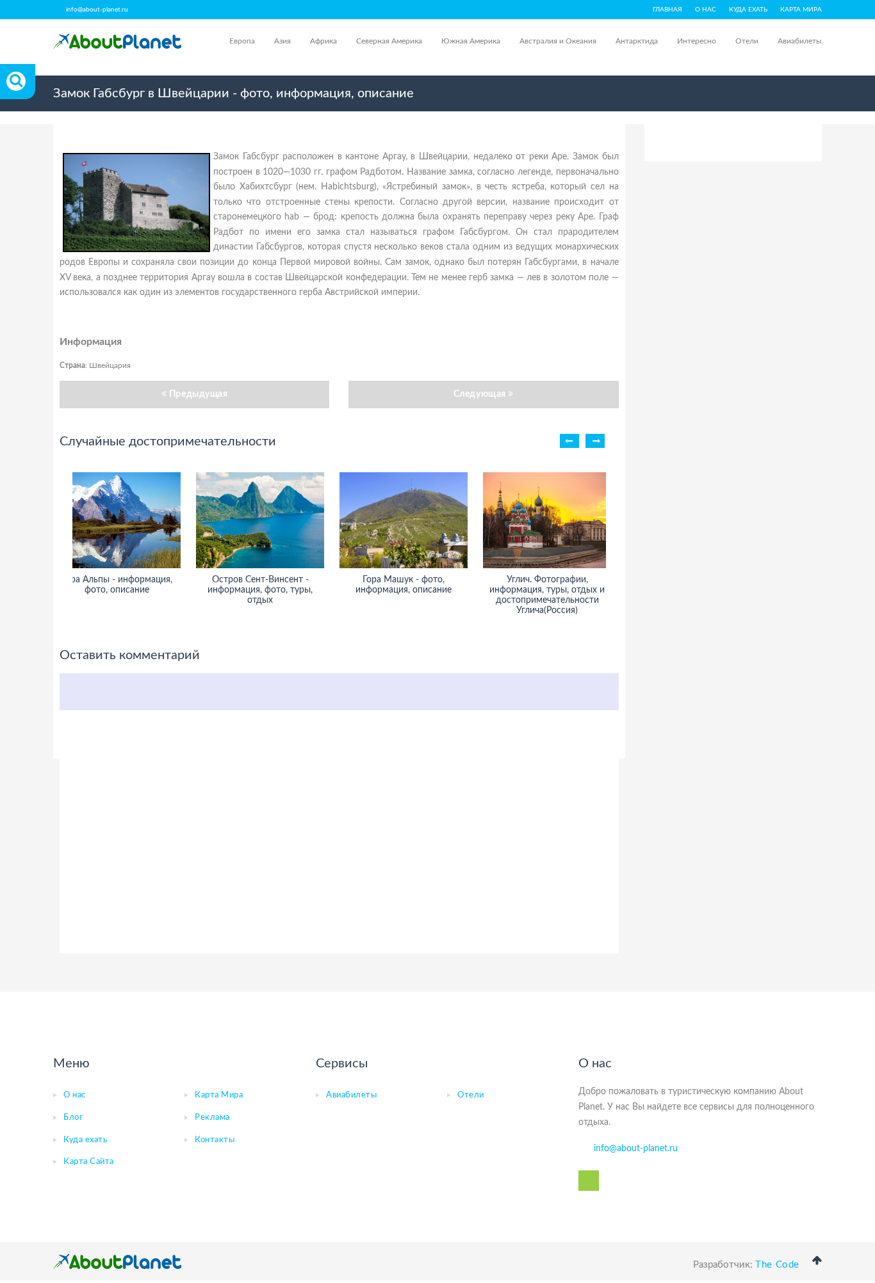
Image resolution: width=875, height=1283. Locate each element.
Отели (746, 41)
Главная (667, 9)
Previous (569, 441)
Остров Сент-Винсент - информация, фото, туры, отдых (260, 590)
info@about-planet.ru (97, 9)
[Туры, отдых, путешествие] (117, 1262)
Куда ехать (748, 9)
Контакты (214, 1140)
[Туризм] (117, 41)
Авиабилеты (800, 41)
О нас (705, 9)
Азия (282, 41)
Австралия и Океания (557, 41)
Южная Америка (470, 41)
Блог (73, 1117)
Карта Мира (219, 1095)
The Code (777, 1265)
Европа (242, 41)
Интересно (696, 41)
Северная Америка (389, 41)
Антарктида (637, 41)
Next (595, 441)
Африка (323, 41)
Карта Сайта (88, 1162)
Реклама (212, 1117)
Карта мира (801, 9)
